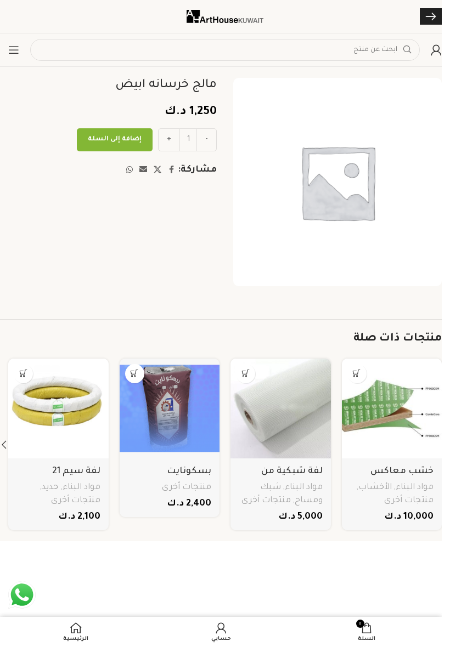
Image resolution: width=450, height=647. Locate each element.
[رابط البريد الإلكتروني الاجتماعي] (143, 170)
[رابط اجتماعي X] (157, 170)
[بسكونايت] (170, 409)
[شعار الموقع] (225, 17)
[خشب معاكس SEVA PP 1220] (392, 409)
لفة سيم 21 (76, 471)
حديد (50, 487)
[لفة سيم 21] (58, 409)
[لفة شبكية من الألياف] (280, 409)
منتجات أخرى (409, 501)
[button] (357, 373)
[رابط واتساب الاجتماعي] (129, 170)
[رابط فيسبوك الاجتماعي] (171, 170)
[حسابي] (436, 50)
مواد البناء (415, 487)
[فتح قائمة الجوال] (14, 50)
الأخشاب (375, 487)
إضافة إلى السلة (115, 139)
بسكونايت (189, 471)
